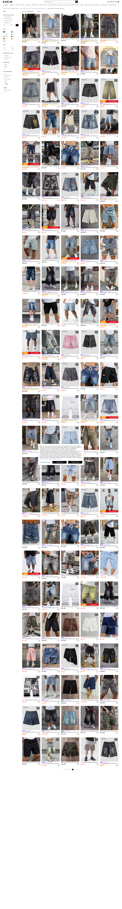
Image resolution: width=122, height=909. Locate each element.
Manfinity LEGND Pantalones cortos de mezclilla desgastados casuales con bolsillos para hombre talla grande (51, 545)
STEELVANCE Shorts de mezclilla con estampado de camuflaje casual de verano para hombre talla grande (31, 638)
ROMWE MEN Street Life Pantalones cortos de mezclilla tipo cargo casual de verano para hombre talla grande (90, 356)
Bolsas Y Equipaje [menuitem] (112, 4)
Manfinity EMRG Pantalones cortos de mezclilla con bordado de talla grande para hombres (109, 292)
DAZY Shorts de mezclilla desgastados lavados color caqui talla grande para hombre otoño (90, 451)
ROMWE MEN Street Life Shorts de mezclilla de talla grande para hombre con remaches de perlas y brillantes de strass (90, 135)
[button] (116, 2)
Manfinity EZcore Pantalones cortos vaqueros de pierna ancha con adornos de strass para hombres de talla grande (31, 451)
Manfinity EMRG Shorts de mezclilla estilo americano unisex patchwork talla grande (51, 763)
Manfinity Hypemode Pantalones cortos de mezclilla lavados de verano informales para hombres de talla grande (51, 260)
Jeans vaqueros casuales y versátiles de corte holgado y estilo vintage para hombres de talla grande (51, 166)
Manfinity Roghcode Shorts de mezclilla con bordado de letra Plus (51, 513)
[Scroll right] (118, 5)
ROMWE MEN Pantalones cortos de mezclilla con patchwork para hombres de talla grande (109, 420)
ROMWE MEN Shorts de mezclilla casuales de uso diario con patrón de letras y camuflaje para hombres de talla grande (31, 135)
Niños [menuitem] (46, 4)
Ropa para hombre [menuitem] (52, 4)
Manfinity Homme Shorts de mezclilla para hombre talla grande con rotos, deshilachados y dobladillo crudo (70, 575)
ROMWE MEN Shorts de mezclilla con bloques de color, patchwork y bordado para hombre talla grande (70, 198)
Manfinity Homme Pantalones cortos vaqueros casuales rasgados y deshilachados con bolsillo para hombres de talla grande (51, 323)
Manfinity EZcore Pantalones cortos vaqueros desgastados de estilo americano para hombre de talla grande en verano (51, 638)
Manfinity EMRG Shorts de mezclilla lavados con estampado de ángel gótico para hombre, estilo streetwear (90, 261)
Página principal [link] (6, 8)
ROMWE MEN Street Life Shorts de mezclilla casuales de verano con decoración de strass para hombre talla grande (109, 763)
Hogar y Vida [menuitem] (87, 4)
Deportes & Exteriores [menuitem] (95, 4)
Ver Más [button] (6, 84)
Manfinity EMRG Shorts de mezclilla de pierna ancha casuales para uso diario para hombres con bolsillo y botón (51, 388)
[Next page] (77, 769)
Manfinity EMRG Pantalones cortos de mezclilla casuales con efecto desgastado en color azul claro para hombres (51, 607)
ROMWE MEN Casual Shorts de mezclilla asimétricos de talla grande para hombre (70, 669)
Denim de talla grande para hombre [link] (39, 8)
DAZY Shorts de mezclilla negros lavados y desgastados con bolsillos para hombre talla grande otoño (51, 732)
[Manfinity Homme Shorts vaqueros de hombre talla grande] (90, 563)
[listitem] (31, 29)
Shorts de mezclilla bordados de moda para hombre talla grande (31, 38)
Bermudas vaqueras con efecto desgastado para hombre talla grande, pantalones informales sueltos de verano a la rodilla (109, 575)
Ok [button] (17, 25)
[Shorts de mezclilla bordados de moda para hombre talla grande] (31, 26)
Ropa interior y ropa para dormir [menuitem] (63, 4)
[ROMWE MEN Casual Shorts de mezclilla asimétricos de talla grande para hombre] (70, 655)
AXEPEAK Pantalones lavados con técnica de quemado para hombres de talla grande (31, 104)
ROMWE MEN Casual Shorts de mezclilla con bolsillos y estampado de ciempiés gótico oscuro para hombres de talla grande (90, 104)
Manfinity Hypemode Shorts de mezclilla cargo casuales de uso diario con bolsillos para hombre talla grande (31, 323)
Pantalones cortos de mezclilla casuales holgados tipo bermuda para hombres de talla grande (90, 419)
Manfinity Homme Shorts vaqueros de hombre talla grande (90, 575)
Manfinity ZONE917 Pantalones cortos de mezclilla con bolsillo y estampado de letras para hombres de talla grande (31, 607)
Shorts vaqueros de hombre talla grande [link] (56, 8)
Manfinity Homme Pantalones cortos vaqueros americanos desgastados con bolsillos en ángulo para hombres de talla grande (90, 606)
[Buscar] (76, 2)
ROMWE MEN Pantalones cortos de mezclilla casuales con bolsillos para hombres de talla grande (109, 104)
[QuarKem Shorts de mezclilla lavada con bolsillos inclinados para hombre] (51, 438)
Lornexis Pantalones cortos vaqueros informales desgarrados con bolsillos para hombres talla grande (70, 71)
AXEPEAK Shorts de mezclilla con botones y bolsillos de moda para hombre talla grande (90, 230)
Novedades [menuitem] (17, 4)
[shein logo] (7, 1)
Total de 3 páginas (66, 769)
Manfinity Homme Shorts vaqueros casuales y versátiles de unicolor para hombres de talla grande (70, 38)
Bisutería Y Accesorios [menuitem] (75, 4)
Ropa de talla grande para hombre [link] (23, 8)
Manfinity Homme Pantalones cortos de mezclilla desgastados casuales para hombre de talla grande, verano (70, 482)
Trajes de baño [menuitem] (35, 4)
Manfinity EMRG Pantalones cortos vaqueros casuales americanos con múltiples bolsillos (51, 230)
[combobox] (29, 11)
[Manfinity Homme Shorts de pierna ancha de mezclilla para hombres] (109, 374)
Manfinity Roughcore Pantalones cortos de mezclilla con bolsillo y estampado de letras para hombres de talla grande (109, 38)
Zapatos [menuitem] (81, 4)
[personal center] (108, 2)
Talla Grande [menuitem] (41, 4)
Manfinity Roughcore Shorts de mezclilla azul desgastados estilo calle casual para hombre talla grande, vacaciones (109, 229)
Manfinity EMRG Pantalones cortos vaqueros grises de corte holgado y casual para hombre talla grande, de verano (31, 230)
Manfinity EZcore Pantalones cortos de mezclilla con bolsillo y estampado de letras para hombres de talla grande (109, 701)
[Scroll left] (116, 5)
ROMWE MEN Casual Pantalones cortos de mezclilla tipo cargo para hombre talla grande (51, 72)
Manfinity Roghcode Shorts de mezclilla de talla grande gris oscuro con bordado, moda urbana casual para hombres (31, 197)
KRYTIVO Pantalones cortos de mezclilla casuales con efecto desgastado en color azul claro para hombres (109, 450)
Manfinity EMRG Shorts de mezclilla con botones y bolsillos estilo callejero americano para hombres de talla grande (109, 356)
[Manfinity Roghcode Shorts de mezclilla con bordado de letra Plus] (51, 500)
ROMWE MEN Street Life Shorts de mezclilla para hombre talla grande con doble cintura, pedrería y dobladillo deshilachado (90, 514)
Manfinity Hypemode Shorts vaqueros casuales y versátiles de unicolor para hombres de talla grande (31, 762)
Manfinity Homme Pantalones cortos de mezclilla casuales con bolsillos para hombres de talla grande (31, 544)
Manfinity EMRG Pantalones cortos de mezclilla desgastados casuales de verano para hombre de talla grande (51, 198)
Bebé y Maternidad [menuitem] (104, 4)
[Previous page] (71, 769)
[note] (31, 69)
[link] (111, 1)
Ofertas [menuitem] (22, 4)
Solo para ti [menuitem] (12, 4)
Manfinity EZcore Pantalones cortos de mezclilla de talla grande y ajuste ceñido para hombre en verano (31, 261)
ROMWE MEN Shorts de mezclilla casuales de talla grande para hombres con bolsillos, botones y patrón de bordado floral (70, 356)
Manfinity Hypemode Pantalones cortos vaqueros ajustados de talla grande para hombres (70, 419)
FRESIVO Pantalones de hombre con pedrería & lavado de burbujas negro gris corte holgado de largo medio (31, 420)
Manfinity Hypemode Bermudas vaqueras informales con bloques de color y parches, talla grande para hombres (90, 762)
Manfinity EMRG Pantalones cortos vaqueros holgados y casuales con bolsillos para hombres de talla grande (90, 669)
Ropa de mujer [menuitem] (28, 4)
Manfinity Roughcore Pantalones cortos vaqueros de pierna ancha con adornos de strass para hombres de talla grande (109, 166)
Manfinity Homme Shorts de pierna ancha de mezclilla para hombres (109, 387)
